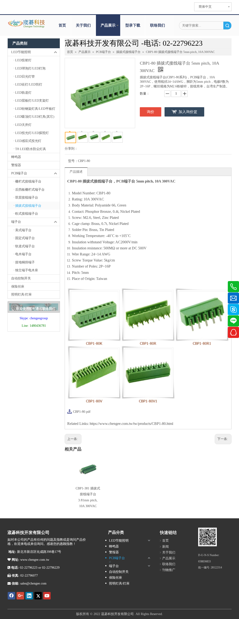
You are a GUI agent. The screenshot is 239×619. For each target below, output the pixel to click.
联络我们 (157, 25)
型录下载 (132, 25)
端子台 (16, 222)
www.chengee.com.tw (34, 559)
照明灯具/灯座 (21, 294)
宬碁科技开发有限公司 (117, 614)
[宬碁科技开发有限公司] (207, 537)
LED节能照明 (21, 52)
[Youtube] (47, 595)
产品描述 (76, 171)
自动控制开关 (21, 278)
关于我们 (83, 25)
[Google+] (20, 595)
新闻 (165, 546)
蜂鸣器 (16, 157)
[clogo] (26, 23)
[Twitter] (38, 595)
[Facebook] (11, 595)
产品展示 (108, 25)
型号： (73, 161)
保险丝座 (17, 286)
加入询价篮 (188, 112)
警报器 (16, 165)
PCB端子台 (19, 173)
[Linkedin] (29, 595)
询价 (150, 112)
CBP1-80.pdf (82, 411)
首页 (62, 25)
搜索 (227, 25)
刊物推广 (168, 570)
